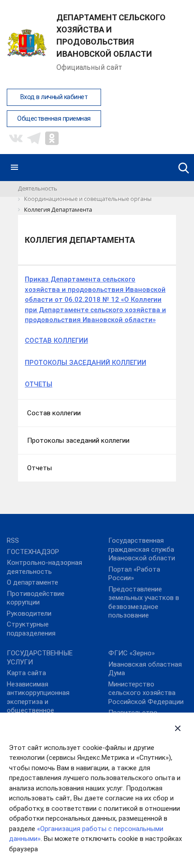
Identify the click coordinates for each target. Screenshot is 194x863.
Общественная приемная (54, 119)
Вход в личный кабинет (54, 97)
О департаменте (32, 582)
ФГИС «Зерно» (131, 653)
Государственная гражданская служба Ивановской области (141, 549)
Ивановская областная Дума (145, 668)
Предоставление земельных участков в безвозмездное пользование (143, 602)
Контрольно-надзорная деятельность (44, 567)
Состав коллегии (54, 413)
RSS (13, 540)
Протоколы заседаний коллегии (78, 440)
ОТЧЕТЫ (38, 384)
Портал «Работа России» (134, 573)
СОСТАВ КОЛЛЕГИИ (56, 340)
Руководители (29, 613)
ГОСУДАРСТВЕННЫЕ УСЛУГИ (40, 657)
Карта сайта (26, 673)
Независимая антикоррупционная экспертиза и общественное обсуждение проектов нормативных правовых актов (44, 710)
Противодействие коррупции (36, 598)
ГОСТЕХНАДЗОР (33, 552)
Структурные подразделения (31, 628)
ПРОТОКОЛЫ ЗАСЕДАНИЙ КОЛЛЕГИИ (85, 363)
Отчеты (39, 468)
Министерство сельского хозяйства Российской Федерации (146, 693)
